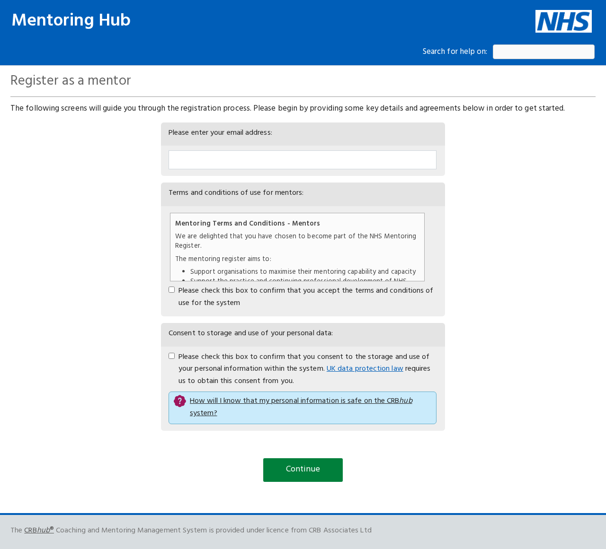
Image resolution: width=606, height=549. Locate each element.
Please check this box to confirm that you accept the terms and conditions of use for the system (305, 297)
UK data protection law (365, 369)
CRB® (39, 530)
